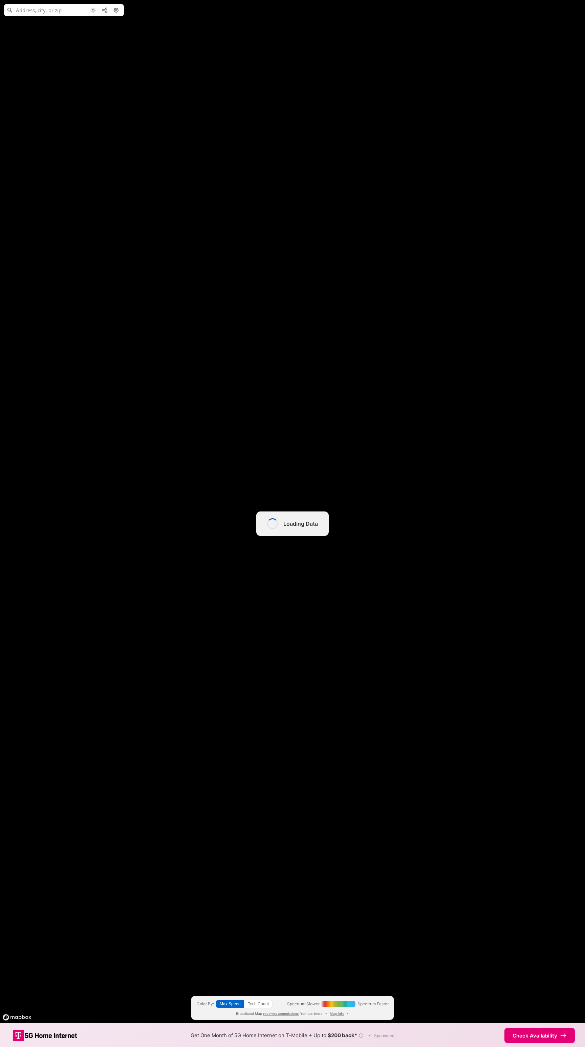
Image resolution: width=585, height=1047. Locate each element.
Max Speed (230, 1004)
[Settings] (116, 10)
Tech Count (258, 1004)
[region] (292, 523)
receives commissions (281, 1013)
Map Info (337, 1013)
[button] (361, 1035)
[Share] (105, 10)
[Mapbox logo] (17, 1017)
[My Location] (93, 10)
